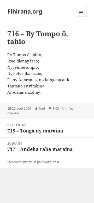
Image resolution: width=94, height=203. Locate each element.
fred (42, 108)
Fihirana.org (24, 11)
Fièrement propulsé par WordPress (33, 162)
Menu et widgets (81, 16)
